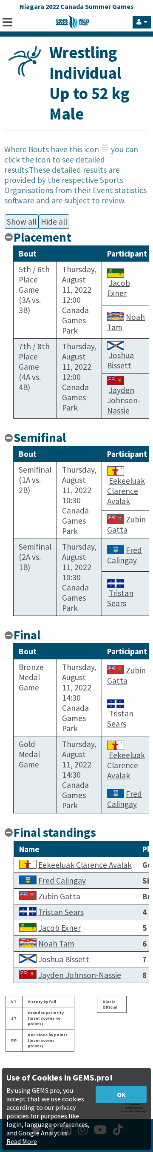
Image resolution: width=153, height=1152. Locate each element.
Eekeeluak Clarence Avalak (126, 491)
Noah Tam (56, 943)
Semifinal (40, 437)
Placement (42, 237)
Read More (21, 1141)
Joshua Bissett (120, 360)
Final (27, 635)
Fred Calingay (124, 555)
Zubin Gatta (126, 524)
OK (121, 1094)
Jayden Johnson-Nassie (123, 400)
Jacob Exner (118, 288)
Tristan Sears (120, 598)
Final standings (55, 832)
